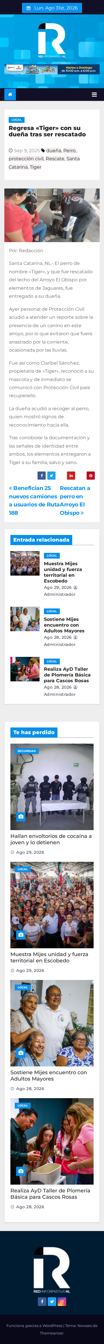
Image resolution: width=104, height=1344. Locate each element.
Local (17, 120)
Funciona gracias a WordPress (34, 1325)
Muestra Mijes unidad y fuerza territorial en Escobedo (63, 572)
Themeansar (52, 1333)
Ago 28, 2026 (58, 637)
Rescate (55, 158)
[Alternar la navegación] (94, 94)
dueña (53, 150)
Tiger (35, 167)
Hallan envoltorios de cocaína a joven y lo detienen (51, 839)
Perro (69, 150)
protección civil (26, 158)
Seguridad (27, 751)
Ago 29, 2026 (58, 587)
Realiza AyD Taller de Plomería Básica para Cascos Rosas (67, 674)
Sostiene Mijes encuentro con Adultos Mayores (64, 625)
